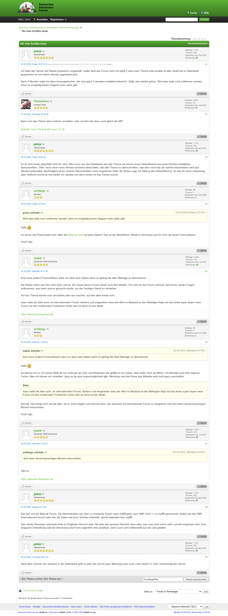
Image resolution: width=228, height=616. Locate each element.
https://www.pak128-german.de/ (37, 314)
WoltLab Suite (76, 234)
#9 (206, 557)
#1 (206, 64)
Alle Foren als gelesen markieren (116, 606)
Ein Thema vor (52, 579)
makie (38, 258)
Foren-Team (25, 606)
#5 (206, 271)
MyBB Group (90, 612)
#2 (206, 114)
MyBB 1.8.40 (65, 612)
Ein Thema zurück (32, 579)
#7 (206, 443)
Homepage (52, 27)
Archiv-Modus (90, 606)
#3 (206, 157)
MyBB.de (43, 612)
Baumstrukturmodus (198, 43)
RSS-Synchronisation (144, 606)
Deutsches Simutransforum (32, 27)
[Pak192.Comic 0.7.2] (53, 129)
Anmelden (42, 19)
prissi (109, 64)
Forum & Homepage (69, 27)
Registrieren (57, 19)
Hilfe (206, 13)
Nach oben (76, 606)
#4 (206, 204)
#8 (206, 507)
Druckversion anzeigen (33, 590)
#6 (206, 342)
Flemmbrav (41, 101)
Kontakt (36, 606)
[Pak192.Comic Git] (31, 129)
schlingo (40, 190)
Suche (193, 13)
